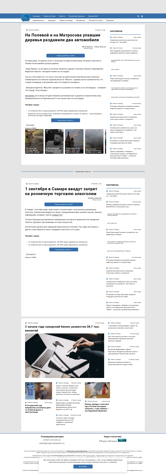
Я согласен (83, 466)
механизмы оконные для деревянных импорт (125, 97)
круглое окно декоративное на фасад (118, 251)
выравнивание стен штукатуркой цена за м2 (125, 60)
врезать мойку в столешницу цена (126, 88)
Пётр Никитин (87, 47)
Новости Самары (34, 30)
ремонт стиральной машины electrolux (124, 241)
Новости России (118, 48)
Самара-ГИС (57, 215)
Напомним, (29, 96)
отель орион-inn (31, 254)
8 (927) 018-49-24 (52, 440)
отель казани (30, 125)
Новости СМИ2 (30, 128)
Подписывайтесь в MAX (66, 56)
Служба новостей (94, 198)
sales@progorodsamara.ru (51, 443)
